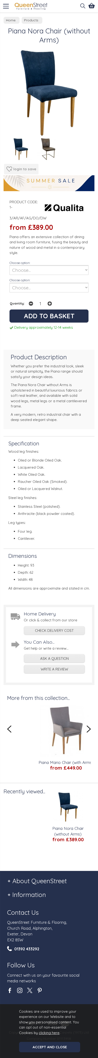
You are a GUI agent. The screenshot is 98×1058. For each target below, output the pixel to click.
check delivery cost (54, 630)
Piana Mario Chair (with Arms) (53, 762)
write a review (54, 669)
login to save (24, 169)
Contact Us (23, 912)
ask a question (54, 658)
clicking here (49, 1032)
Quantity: (17, 303)
